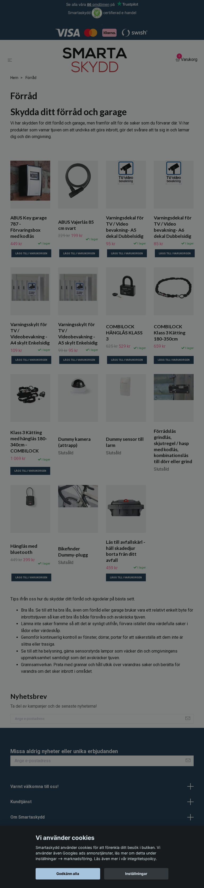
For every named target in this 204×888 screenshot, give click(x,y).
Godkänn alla (67, 874)
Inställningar (136, 874)
